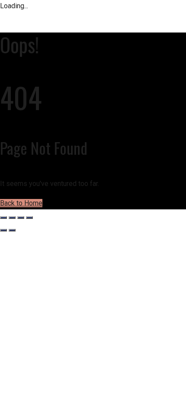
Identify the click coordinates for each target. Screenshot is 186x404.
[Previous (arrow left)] (3, 230)
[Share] (20, 217)
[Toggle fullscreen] (12, 217)
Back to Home (21, 203)
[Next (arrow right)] (12, 230)
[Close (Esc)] (29, 217)
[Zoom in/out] (3, 217)
